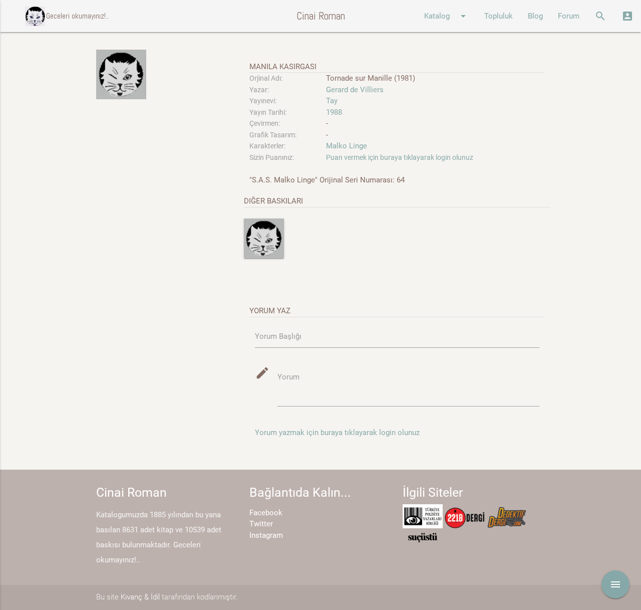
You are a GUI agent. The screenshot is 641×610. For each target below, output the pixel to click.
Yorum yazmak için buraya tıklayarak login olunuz (337, 432)
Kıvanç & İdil (140, 596)
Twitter (261, 523)
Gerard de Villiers (355, 89)
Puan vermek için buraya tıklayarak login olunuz (399, 157)
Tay (332, 100)
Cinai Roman (320, 16)
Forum (568, 16)
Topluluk (498, 16)
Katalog (446, 16)
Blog (535, 16)
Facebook (265, 512)
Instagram (266, 535)
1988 (334, 112)
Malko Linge (346, 145)
